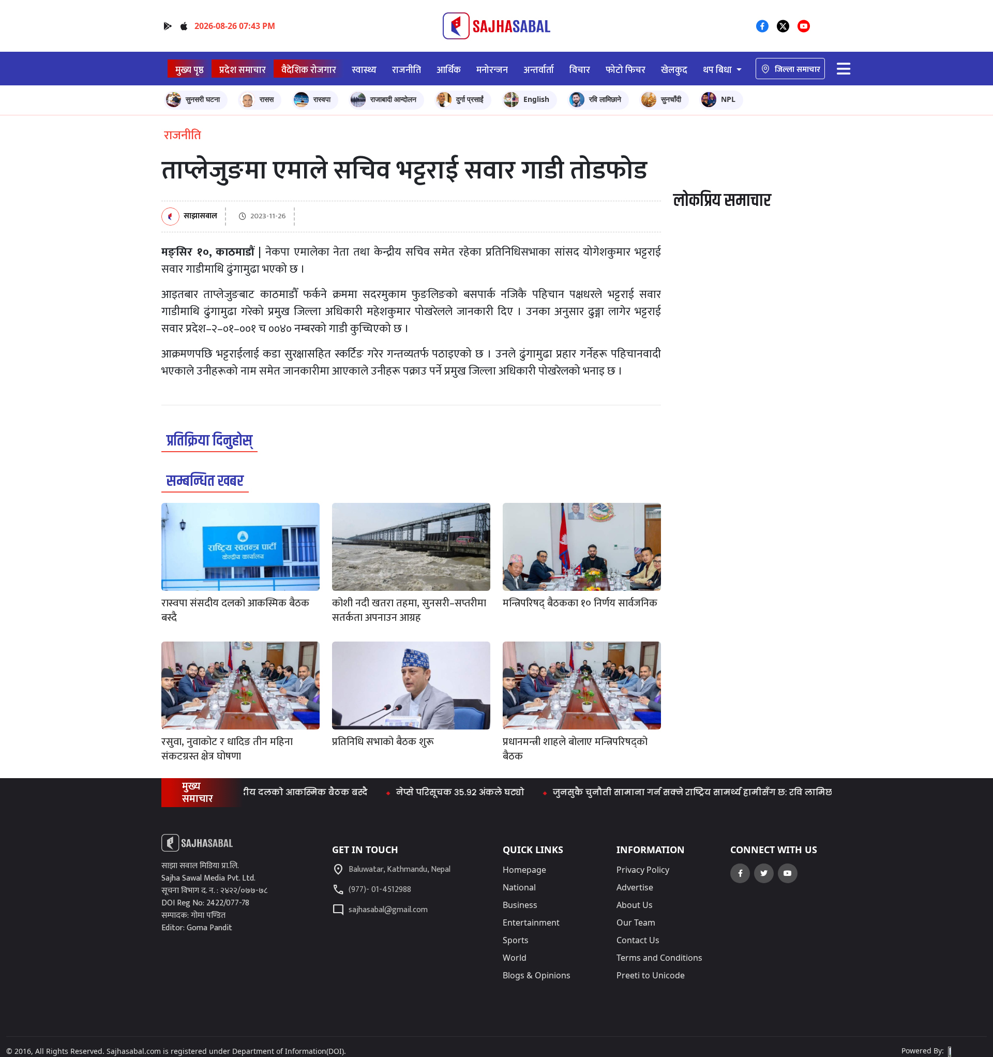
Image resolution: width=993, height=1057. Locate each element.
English (536, 99)
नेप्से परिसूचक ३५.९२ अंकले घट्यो (436, 792)
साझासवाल (200, 216)
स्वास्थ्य (364, 70)
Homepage (524, 869)
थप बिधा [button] (718, 70)
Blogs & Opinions (536, 975)
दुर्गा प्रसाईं (470, 99)
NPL (728, 99)
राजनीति (406, 70)
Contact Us (637, 940)
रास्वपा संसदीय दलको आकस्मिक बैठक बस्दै (258, 792)
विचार (579, 70)
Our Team (635, 922)
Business (520, 905)
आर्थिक (449, 70)
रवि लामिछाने (605, 99)
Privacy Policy (642, 869)
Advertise (634, 887)
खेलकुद (674, 70)
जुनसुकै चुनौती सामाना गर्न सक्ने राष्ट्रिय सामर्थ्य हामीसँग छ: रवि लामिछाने (674, 792)
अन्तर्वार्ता (538, 70)
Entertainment (531, 922)
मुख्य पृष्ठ (189, 70)
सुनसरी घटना (203, 99)
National (519, 887)
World (514, 957)
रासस (267, 99)
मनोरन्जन (492, 70)
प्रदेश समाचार (242, 70)
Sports (516, 940)
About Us (634, 905)
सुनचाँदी (671, 99)
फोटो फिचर (625, 70)
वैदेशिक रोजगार (308, 70)
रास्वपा (321, 99)
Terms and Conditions (659, 957)
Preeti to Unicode (650, 975)
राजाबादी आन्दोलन (393, 99)
